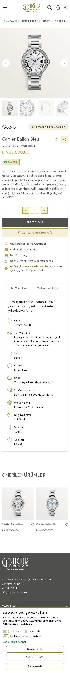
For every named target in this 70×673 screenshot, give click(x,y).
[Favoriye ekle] (11, 525)
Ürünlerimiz (30, 21)
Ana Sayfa (10, 21)
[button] (64, 63)
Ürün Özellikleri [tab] (18, 288)
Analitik (35, 631)
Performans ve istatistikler (26, 636)
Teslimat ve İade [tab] (47, 288)
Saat (46, 21)
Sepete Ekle (35, 222)
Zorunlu (14, 631)
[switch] (27, 631)
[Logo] (31, 7)
